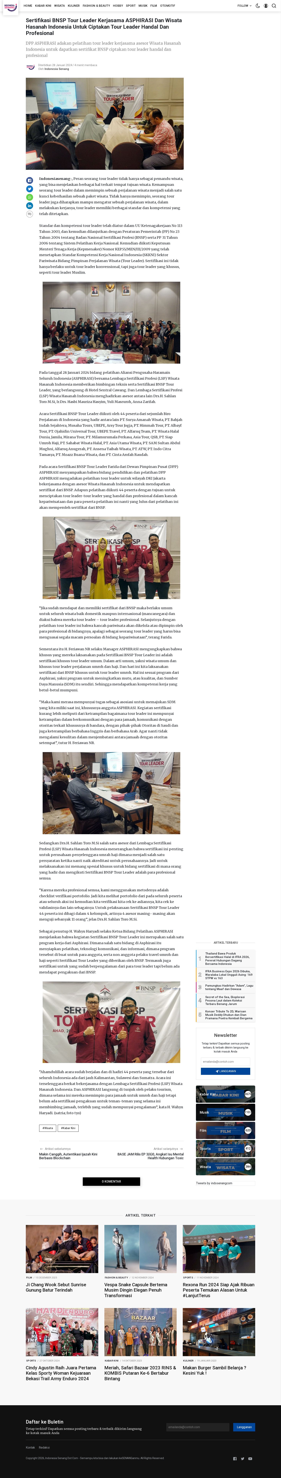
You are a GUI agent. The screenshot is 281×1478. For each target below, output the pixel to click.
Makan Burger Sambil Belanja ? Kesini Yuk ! (214, 1370)
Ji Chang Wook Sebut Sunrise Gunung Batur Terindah (56, 1287)
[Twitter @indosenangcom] (242, 1458)
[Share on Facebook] (29, 180)
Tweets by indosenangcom (214, 1183)
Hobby (118, 5)
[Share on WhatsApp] (29, 197)
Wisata (59, 5)
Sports (188, 1277)
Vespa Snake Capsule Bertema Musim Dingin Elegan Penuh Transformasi (135, 1290)
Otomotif (167, 5)
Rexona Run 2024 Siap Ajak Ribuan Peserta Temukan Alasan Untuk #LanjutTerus (218, 1290)
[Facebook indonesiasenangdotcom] (235, 1458)
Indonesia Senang (57, 69)
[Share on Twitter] (29, 188)
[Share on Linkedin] (29, 205)
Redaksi (44, 1447)
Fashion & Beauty (96, 5)
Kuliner (74, 5)
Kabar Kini (43, 5)
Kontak (30, 1447)
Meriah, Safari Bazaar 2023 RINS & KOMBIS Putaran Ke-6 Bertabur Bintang (140, 1373)
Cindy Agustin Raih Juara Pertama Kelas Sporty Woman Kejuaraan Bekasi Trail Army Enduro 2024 (61, 1373)
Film (153, 5)
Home (28, 5)
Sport (131, 5)
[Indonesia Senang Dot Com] (250, 1458)
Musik (143, 5)
